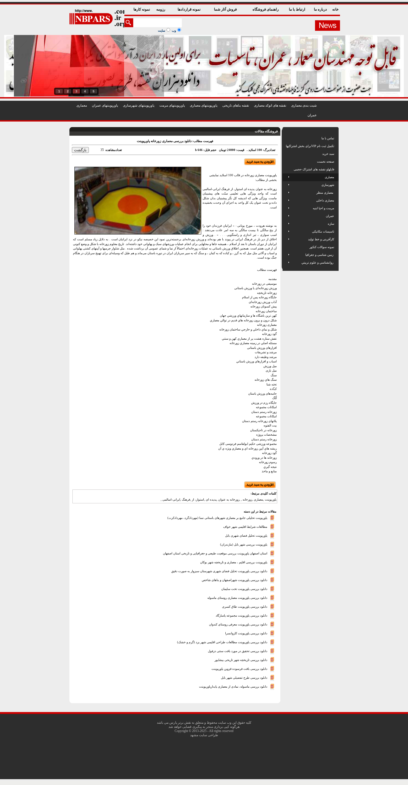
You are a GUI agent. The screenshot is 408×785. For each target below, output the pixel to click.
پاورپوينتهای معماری (203, 105)
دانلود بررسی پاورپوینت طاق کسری (244, 606)
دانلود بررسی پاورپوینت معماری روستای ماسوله (237, 597)
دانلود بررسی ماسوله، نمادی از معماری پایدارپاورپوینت (233, 686)
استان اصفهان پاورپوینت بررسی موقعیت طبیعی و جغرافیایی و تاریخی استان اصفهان (215, 553)
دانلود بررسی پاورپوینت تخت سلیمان (244, 588)
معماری (81, 105)
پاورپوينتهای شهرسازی (138, 105)
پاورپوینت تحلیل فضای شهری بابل (246, 535)
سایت (161, 30)
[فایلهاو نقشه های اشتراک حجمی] (286, 169)
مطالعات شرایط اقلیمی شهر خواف (245, 526)
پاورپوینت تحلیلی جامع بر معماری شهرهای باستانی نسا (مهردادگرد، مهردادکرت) (217, 517)
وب (174, 30)
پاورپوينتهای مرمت (172, 105)
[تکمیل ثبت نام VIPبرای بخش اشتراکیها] (285, 146)
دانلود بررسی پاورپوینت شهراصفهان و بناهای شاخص (234, 580)
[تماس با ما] (286, 138)
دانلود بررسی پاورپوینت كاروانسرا (246, 633)
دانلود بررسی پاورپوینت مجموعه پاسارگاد (241, 615)
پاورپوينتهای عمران (105, 105)
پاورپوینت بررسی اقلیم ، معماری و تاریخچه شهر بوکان (233, 562)
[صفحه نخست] (286, 161)
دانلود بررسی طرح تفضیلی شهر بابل (244, 677)
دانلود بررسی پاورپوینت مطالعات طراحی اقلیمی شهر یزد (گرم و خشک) (222, 642)
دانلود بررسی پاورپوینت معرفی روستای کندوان (238, 624)
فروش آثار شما (226, 9)
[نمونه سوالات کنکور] (286, 247)
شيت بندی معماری (304, 105)
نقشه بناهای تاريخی (235, 105)
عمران (312, 115)
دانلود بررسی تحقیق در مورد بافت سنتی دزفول (237, 651)
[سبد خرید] (286, 153)
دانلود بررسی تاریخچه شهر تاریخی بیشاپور (241, 660)
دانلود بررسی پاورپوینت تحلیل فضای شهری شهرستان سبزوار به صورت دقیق (219, 571)
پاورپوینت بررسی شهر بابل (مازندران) (243, 544)
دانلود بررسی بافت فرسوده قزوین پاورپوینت (239, 668)
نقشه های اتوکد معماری (270, 105)
